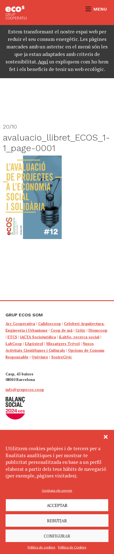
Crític (81, 330)
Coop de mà (61, 330)
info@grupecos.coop (25, 389)
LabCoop (14, 343)
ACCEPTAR (57, 505)
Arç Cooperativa (20, 323)
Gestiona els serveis (57, 490)
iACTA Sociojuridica (38, 336)
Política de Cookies (72, 547)
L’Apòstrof (34, 343)
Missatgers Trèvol (63, 343)
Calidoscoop (49, 323)
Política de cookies (41, 547)
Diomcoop (98, 330)
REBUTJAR (57, 520)
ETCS (12, 336)
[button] (105, 437)
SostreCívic (61, 357)
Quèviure (40, 357)
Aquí (43, 61)
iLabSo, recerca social (79, 336)
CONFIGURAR (57, 536)
